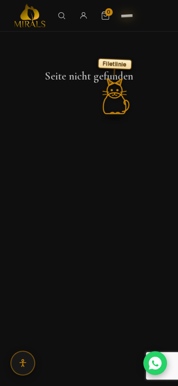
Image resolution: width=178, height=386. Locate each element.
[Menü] (127, 15)
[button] (114, 96)
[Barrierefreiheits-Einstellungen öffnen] (23, 363)
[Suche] (61, 15)
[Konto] (83, 15)
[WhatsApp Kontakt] (155, 363)
